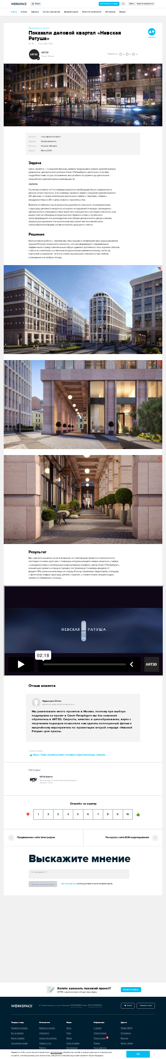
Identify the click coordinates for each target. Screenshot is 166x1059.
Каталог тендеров (17, 1038)
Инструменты (126, 1033)
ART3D (45, 52)
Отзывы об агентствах (48, 1038)
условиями (56, 1052)
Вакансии (124, 1038)
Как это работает (17, 1033)
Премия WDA (126, 1028)
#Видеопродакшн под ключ (39, 28)
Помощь (97, 1043)
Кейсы (14, 12)
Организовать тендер (109, 4)
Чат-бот (129, 1005)
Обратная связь (146, 1005)
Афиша (35, 12)
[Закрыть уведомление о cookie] (154, 1054)
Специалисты (44, 1033)
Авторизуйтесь (68, 883)
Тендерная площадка (19, 1028)
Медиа (37, 4)
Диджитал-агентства (47, 1028)
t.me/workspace (76, 1005)
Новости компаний (91, 12)
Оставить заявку (130, 989)
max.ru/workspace (95, 1005)
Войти (132, 4)
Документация (71, 12)
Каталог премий (127, 1043)
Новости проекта (100, 1033)
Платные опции (100, 1038)
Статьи (24, 12)
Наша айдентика (100, 1048)
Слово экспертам (51, 12)
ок (138, 1054)
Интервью (110, 12)
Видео (122, 12)
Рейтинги (42, 1048)
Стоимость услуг (45, 1043)
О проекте (97, 1028)
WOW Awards (46, 776)
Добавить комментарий (43, 884)
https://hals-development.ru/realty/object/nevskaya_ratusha (68, 755)
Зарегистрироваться (145, 4)
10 (128, 812)
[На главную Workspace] (22, 1005)
